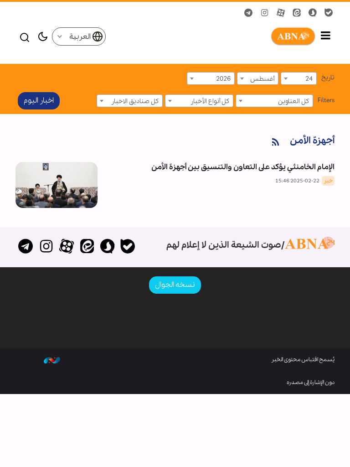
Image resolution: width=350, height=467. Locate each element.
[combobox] (299, 78)
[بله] (128, 247)
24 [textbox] (309, 78)
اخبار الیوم (39, 100)
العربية (80, 36)
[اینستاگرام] (46, 247)
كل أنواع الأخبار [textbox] (209, 101)
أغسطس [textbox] (262, 78)
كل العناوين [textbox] (293, 101)
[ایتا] (87, 247)
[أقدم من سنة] (56, 185)
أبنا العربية (211, 36)
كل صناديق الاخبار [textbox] (135, 101)
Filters (326, 100)
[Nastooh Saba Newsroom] (52, 359)
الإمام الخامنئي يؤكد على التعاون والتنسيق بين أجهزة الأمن (243, 167)
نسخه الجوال (175, 285)
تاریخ (328, 77)
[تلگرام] (25, 247)
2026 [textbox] (223, 78)
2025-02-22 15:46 (297, 181)
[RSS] (276, 142)
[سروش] (107, 247)
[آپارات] (67, 247)
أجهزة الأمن (312, 140)
